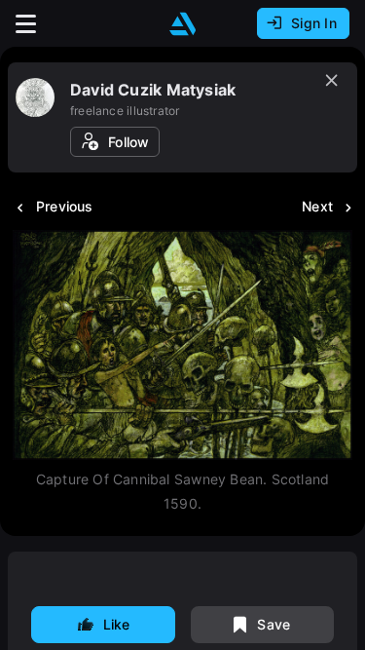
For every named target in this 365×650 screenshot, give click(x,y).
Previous (64, 206)
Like (116, 624)
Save (273, 624)
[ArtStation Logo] (183, 24)
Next (317, 206)
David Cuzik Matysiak (153, 89)
